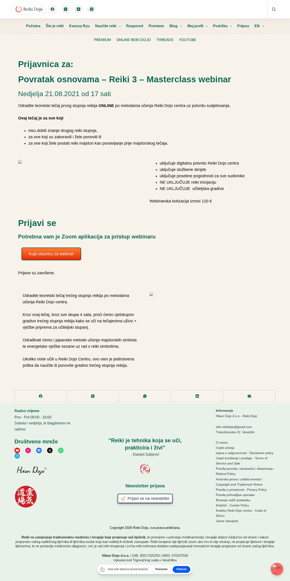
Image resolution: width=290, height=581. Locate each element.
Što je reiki (55, 26)
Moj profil (195, 26)
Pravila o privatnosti (230, 489)
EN (257, 26)
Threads (164, 39)
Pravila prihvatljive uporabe (235, 495)
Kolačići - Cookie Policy (232, 505)
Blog (173, 26)
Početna (33, 26)
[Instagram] (65, 9)
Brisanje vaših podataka (233, 500)
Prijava (243, 26)
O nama (221, 442)
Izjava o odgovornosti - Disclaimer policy (244, 453)
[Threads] (91, 9)
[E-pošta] (249, 396)
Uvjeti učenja (225, 448)
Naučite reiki (105, 26)
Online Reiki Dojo (133, 39)
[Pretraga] (274, 9)
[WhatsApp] (145, 396)
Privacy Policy (257, 489)
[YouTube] (78, 9)
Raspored (134, 26)
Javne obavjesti (227, 521)
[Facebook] (52, 9)
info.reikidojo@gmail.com (234, 427)
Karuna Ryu (79, 26)
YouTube (187, 39)
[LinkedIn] (197, 396)
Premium (156, 26)
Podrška (220, 26)
